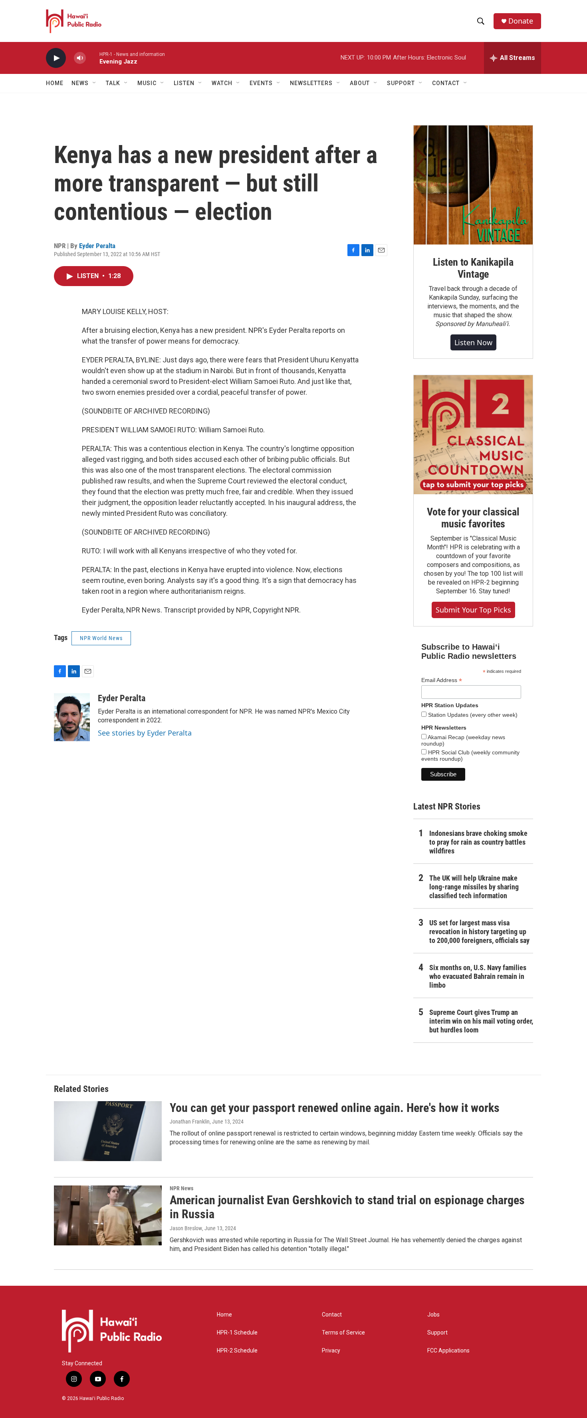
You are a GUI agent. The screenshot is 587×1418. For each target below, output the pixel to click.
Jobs (433, 1315)
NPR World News (101, 638)
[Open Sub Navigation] (94, 83)
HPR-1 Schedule (237, 1333)
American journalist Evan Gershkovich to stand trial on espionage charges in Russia (347, 1207)
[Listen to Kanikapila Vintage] (473, 185)
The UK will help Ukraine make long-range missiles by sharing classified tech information (474, 887)
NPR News (181, 1188)
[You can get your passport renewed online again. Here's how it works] (108, 1131)
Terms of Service (343, 1333)
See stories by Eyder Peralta (145, 733)
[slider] (92, 58)
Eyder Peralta (97, 246)
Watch (222, 83)
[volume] (80, 58)
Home (54, 83)
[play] (56, 58)
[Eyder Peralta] (72, 717)
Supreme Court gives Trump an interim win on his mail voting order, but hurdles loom (481, 1021)
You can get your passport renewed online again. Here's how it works (335, 1108)
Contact (332, 1315)
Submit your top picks (473, 610)
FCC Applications (448, 1351)
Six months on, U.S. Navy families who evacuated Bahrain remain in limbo (477, 976)
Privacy (331, 1351)
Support (437, 1333)
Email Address (441, 680)
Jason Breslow (186, 1228)
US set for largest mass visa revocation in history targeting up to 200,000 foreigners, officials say (479, 932)
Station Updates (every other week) (472, 715)
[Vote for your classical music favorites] (473, 434)
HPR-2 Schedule (237, 1351)
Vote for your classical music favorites (473, 518)
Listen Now (473, 342)
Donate (520, 21)
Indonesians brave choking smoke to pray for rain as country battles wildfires (478, 842)
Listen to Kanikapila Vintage (473, 268)
